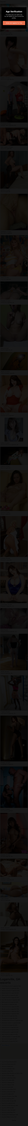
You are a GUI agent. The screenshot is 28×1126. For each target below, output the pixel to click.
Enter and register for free (14, 23)
